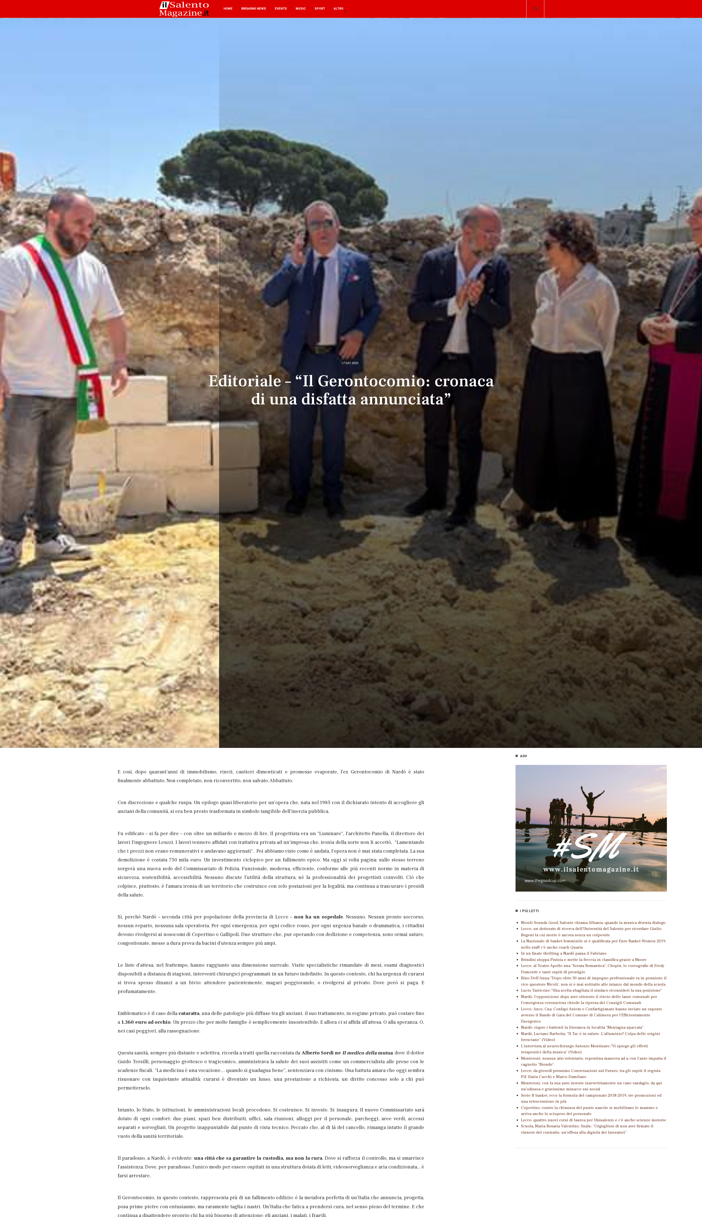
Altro (338, 8)
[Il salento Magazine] (185, 13)
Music (301, 8)
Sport (320, 8)
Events (281, 8)
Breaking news (253, 8)
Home (228, 8)
